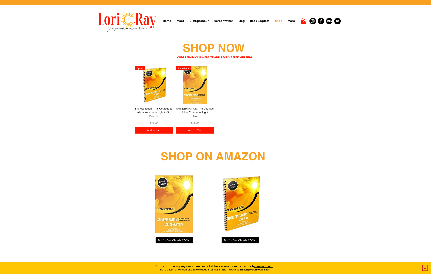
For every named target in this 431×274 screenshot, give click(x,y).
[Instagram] (312, 21)
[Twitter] (337, 21)
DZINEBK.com (264, 266)
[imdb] (329, 21)
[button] (303, 21)
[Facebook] (321, 21)
